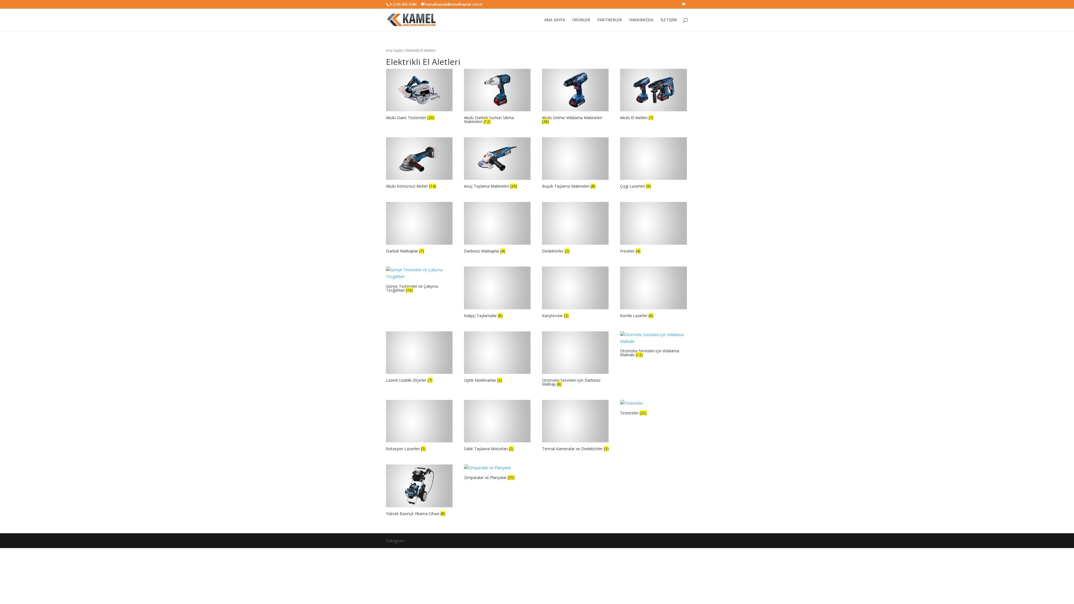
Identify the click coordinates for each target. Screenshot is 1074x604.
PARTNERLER (609, 20)
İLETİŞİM (669, 20)
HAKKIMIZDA (641, 20)
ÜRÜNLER (581, 20)
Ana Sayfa (394, 50)
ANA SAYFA (554, 20)
